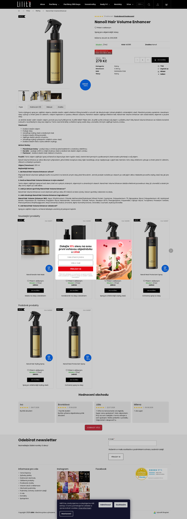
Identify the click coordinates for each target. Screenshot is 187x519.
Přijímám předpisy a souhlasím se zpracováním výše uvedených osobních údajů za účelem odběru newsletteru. (75, 275)
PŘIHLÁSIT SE (75, 269)
